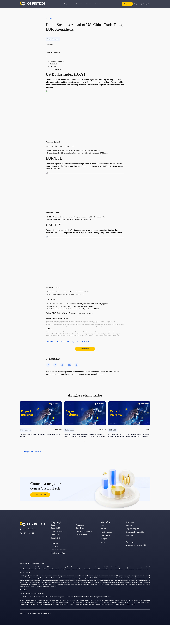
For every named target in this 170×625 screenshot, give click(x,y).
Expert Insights (87, 313)
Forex (103, 525)
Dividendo (54, 546)
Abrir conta (85, 348)
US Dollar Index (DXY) (58, 61)
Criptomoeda (105, 535)
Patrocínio (129, 535)
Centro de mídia (81, 535)
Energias (104, 539)
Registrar (127, 4)
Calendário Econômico (84, 531)
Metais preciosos (106, 532)
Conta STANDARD (57, 531)
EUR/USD (53, 64)
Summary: (57, 69)
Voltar (51, 18)
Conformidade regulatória (135, 532)
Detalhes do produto (58, 553)
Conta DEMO (55, 538)
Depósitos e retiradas (58, 550)
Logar (136, 4)
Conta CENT (55, 528)
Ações (103, 542)
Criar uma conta (40, 494)
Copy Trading (80, 528)
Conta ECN (55, 535)
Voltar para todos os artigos (31, 452)
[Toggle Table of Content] (47, 57)
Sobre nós (129, 525)
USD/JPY (53, 66)
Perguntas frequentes (133, 529)
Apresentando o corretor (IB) (136, 545)
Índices (103, 529)
